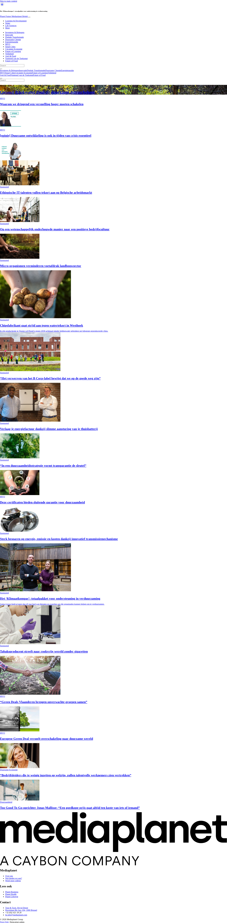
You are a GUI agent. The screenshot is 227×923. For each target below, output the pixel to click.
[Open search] (1, 68)
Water (7, 23)
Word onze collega (13, 881)
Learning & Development (16, 21)
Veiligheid (9, 54)
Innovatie (9, 35)
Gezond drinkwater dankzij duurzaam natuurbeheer (47, 92)
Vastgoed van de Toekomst (16, 58)
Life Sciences (10, 25)
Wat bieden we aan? (13, 878)
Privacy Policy (4, 922)
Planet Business (11, 892)
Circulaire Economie (13, 49)
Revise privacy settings (17, 922)
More (7, 28)
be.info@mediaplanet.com (16, 915)
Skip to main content (8, 1)
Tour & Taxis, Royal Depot (16, 908)
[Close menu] (1, 78)
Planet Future (14, 16)
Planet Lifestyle (11, 896)
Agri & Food (10, 56)
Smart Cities (10, 47)
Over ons (9, 876)
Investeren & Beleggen (14, 32)
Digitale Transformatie (14, 37)
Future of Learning (13, 51)
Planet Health (10, 894)
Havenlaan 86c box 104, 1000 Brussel (21, 910)
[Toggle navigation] (29, 17)
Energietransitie (11, 42)
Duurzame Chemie (13, 39)
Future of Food (11, 61)
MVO (7, 44)
